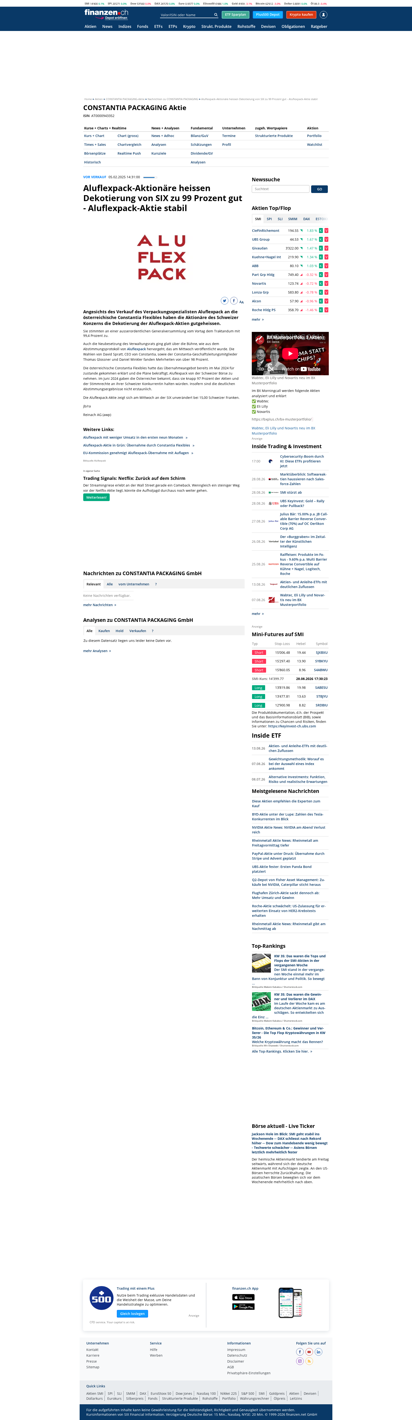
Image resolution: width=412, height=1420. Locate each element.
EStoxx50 (209, 3)
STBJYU (322, 696)
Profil (226, 144)
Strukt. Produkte (216, 27)
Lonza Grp (260, 292)
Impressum (236, 1350)
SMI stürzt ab (291, 492)
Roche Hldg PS (264, 310)
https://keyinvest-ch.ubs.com (292, 726)
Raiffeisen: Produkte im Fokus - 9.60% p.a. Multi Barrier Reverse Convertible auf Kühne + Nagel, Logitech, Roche (303, 564)
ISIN (86, 115)
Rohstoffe (246, 27)
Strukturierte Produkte (274, 135)
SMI (87, 3)
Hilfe (153, 1350)
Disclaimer (235, 1362)
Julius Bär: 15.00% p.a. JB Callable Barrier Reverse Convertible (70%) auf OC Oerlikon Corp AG (304, 521)
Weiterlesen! (96, 497)
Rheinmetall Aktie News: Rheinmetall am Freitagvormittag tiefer (285, 842)
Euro (182, 3)
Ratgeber (319, 27)
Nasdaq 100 (206, 1393)
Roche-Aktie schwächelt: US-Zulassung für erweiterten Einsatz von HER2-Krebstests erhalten (289, 911)
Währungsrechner (254, 1398)
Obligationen (293, 27)
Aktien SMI (94, 1393)
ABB (255, 266)
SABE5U (321, 687)
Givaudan (260, 248)
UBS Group (261, 239)
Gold (235, 3)
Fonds (142, 27)
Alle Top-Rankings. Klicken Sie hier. (280, 1051)
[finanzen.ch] (106, 12)
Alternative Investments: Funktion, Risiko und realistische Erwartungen (298, 779)
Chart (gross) (128, 135)
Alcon (256, 301)
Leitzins (296, 1398)
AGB (230, 1367)
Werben (156, 1356)
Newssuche (266, 179)
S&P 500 (247, 1393)
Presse (91, 1362)
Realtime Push (129, 153)
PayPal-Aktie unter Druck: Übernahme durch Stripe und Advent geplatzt (288, 856)
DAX (157, 3)
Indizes (124, 27)
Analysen (158, 144)
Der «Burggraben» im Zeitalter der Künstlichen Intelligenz (303, 541)
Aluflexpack (136, 349)
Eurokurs (114, 1398)
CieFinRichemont (265, 230)
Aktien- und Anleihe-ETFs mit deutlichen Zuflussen (303, 584)
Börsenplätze (95, 153)
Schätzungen (201, 144)
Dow (133, 3)
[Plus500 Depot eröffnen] (111, 17)
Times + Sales (95, 144)
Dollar (288, 3)
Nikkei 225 (228, 1393)
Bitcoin (260, 3)
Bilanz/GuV (199, 135)
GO (319, 189)
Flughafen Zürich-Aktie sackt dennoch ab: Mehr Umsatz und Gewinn (285, 895)
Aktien (90, 27)
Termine (229, 135)
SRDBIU (322, 705)
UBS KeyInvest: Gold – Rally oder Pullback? (302, 503)
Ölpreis (279, 1398)
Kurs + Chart (94, 135)
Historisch (92, 162)
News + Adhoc (162, 135)
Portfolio (314, 135)
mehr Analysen (95, 651)
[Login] (323, 15)
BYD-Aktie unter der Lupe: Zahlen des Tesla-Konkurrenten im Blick (288, 816)
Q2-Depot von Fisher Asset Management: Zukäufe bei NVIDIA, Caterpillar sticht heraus (288, 882)
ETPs (173, 27)
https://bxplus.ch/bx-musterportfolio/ (281, 419)
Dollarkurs (94, 1398)
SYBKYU (321, 661)
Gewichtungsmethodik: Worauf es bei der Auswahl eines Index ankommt (296, 764)
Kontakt (92, 1350)
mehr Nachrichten (98, 605)
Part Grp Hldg (263, 274)
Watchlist (314, 144)
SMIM (130, 1393)
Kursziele (158, 153)
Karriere (92, 1356)
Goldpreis (277, 1393)
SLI (119, 1393)
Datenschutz (237, 1356)
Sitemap (92, 1367)
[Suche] (215, 14)
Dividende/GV (202, 153)
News (107, 27)
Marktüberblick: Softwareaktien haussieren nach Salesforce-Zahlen (303, 479)
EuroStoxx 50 (161, 1393)
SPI (110, 3)
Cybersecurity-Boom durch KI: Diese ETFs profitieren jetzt (302, 461)
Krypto (189, 27)
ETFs (158, 27)
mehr (256, 319)
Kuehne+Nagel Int (266, 257)
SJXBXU (322, 652)
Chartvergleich (129, 144)
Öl (312, 3)
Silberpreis (135, 1398)
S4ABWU (321, 670)
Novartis (259, 283)
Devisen (268, 27)
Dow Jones (184, 1393)
